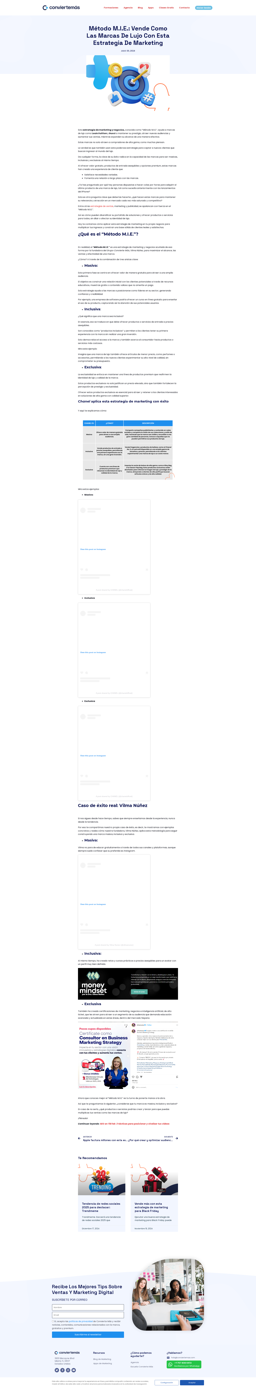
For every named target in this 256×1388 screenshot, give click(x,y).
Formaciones (111, 7)
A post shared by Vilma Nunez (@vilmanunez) (114, 945)
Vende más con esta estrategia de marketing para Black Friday (151, 1207)
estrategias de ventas (101, 206)
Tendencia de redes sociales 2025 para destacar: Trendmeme (101, 1207)
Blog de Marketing (102, 1359)
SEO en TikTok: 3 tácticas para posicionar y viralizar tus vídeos (134, 1123)
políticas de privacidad (81, 1321)
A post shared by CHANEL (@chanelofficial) (114, 590)
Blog (140, 7)
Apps (151, 7)
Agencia (128, 7)
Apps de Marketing (102, 1363)
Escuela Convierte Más (142, 1366)
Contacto (184, 7)
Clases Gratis (166, 7)
